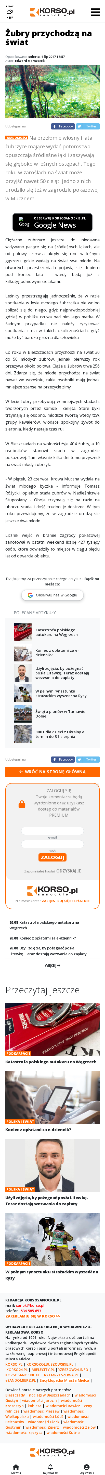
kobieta (35, 1405)
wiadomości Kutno (63, 1432)
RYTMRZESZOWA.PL (61, 1375)
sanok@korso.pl (30, 1305)
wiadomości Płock (43, 1421)
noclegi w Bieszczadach (50, 1395)
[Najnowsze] (50, 1467)
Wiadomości (16, 137)
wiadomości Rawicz (63, 1405)
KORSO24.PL (17, 1369)
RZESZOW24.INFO (73, 1369)
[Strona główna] (16, 1467)
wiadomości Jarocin (39, 1400)
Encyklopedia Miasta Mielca (64, 1380)
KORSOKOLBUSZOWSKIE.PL (50, 1364)
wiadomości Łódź (48, 1416)
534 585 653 (31, 1310)
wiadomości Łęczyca (24, 1432)
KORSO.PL (13, 1364)
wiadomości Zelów (79, 1427)
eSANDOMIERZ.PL (20, 1380)
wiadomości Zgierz (42, 1427)
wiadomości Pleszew (41, 1411)
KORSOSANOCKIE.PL (22, 1375)
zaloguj (52, 857)
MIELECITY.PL (43, 1369)
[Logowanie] (87, 1467)
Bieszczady (15, 1395)
